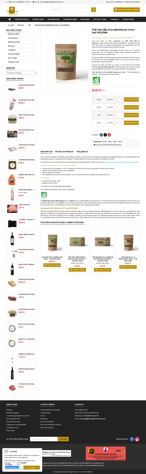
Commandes (45, 413)
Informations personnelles (50, 410)
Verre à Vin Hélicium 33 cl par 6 (27, 354)
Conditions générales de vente (17, 416)
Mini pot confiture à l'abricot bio (27, 339)
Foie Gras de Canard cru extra (27, 279)
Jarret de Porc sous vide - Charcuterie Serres (27, 175)
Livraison (9, 410)
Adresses (44, 419)
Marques (10, 68)
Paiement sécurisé (13, 422)
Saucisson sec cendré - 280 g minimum (27, 130)
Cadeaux (114, 19)
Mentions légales (12, 413)
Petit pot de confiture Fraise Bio (27, 324)
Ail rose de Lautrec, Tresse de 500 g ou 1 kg (27, 100)
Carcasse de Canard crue (27, 294)
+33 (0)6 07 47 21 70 (23, 2)
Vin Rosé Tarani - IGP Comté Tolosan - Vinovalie (27, 190)
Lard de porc (24, 205)
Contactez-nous (12, 428)
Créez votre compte (132, 2)
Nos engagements (13, 419)
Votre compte (47, 404)
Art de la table (99, 19)
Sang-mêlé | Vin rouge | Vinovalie (27, 234)
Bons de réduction (47, 422)
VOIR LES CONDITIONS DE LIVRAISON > (108, 145)
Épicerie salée (53, 19)
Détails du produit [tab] (64, 151)
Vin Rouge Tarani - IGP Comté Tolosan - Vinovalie (27, 264)
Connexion (118, 2)
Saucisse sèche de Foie (27, 85)
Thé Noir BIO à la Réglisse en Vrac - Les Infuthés (128, 259)
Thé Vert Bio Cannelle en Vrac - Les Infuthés (52, 258)
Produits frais (21, 19)
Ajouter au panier (131, 99)
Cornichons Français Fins (27, 160)
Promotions (128, 19)
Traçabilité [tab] (82, 151)
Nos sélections (13, 30)
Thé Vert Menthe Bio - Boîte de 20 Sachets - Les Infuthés (77, 259)
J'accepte (31, 467)
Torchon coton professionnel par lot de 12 (27, 145)
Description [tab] (46, 151)
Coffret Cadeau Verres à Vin (27, 219)
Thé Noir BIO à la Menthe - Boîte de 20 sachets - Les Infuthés (102, 259)
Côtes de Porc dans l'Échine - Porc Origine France (27, 384)
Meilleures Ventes (14, 78)
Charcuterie (37, 19)
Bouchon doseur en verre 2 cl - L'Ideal (27, 249)
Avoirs (42, 416)
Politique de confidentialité (16, 425)
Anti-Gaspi (12, 58)
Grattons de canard (27, 115)
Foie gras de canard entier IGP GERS (27, 309)
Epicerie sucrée (69, 19)
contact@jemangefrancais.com (51, 2)
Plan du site (10, 430)
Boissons (85, 19)
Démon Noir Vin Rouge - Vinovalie (27, 369)
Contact (79, 404)
